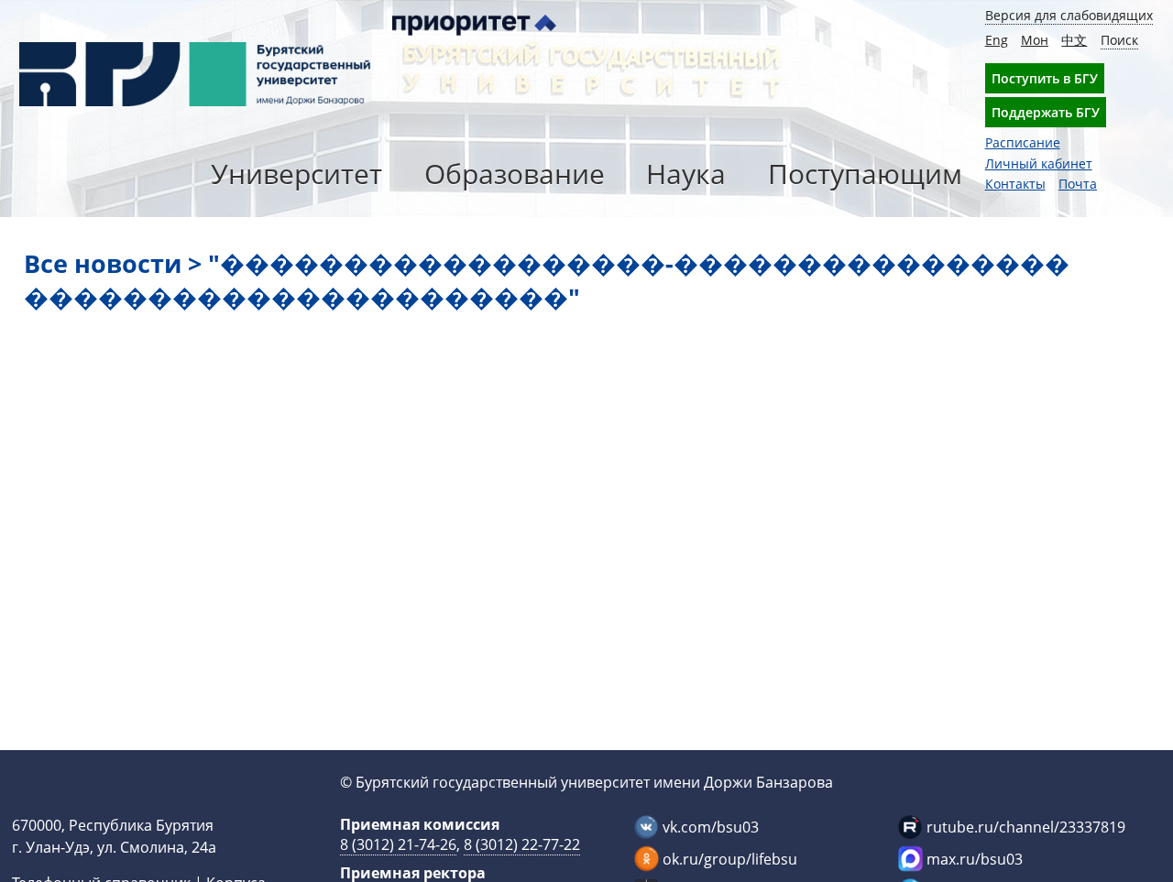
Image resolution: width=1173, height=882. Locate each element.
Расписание (1022, 142)
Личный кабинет (1038, 163)
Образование (514, 173)
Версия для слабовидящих (1069, 15)
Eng (996, 40)
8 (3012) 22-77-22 (522, 844)
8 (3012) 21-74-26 (398, 844)
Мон (1034, 40)
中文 (1074, 40)
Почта (1077, 183)
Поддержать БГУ (1046, 112)
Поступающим (865, 173)
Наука (686, 173)
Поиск (1119, 40)
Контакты (1015, 183)
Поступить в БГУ (1045, 78)
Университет (296, 173)
